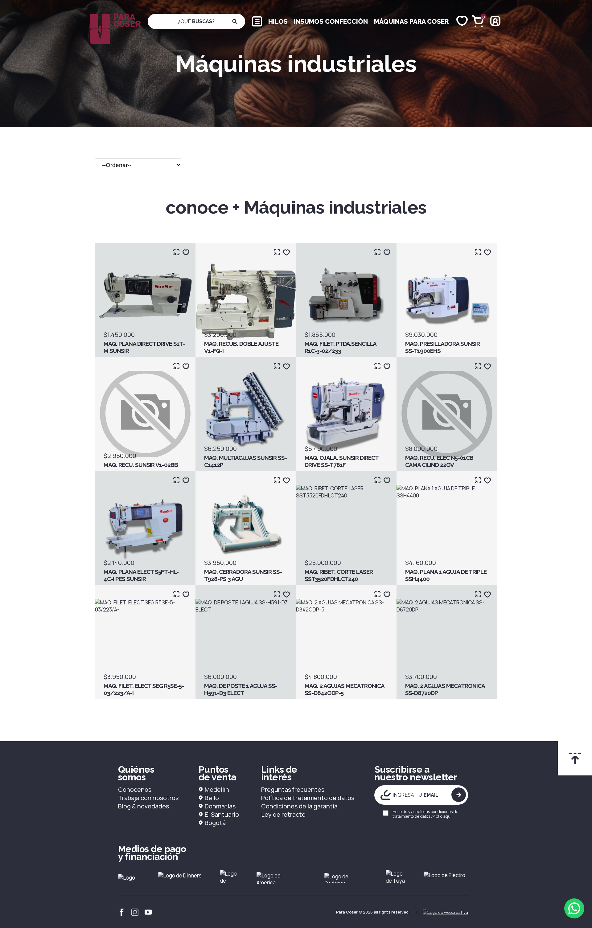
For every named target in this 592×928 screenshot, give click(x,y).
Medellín (217, 789)
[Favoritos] (462, 21)
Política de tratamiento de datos (307, 798)
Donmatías (220, 806)
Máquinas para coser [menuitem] (411, 21)
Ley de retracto (283, 814)
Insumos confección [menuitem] (331, 21)
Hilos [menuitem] (278, 21)
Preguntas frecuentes (292, 789)
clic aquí (443, 816)
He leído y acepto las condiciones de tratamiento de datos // (425, 814)
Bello (212, 798)
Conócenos (134, 789)
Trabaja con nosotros (148, 798)
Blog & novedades (143, 806)
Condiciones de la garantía (299, 806)
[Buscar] (234, 21)
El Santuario (222, 814)
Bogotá (215, 823)
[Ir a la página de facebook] (121, 912)
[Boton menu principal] (257, 21)
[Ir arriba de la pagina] (575, 758)
